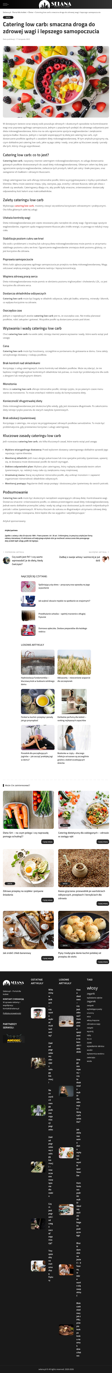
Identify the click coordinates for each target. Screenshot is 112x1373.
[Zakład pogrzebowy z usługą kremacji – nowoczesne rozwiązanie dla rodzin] (38, 1167)
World (89, 1039)
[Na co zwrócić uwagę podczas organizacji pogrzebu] (38, 1110)
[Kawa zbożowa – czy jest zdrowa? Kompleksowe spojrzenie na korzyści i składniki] (66, 1021)
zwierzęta (91, 1057)
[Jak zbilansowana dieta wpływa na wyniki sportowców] (66, 1152)
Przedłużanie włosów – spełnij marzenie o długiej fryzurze (61, 615)
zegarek (91, 1001)
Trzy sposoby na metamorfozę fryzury (50, 1265)
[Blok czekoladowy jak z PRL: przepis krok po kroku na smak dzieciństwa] (66, 1329)
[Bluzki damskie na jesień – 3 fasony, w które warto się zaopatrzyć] (66, 1269)
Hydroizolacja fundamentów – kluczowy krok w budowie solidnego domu (38, 681)
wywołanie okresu (95, 1046)
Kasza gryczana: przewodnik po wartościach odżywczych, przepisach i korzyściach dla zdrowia (81, 894)
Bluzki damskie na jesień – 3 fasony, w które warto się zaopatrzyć (78, 1269)
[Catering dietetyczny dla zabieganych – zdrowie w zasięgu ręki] (83, 810)
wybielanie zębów (94, 998)
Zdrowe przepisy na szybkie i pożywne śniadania (23, 893)
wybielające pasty (94, 1009)
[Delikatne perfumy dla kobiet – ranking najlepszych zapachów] (74, 701)
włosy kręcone (93, 1020)
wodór (90, 1050)
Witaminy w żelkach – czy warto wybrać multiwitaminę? (50, 1012)
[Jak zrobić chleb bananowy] (28, 930)
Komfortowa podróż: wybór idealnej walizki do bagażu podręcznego (78, 1209)
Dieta (8, 17)
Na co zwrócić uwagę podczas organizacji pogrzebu (50, 1109)
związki (90, 1028)
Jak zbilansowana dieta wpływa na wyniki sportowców (78, 1152)
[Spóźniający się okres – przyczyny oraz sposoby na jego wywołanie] (28, 586)
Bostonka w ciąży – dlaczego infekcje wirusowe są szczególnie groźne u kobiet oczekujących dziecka (73, 758)
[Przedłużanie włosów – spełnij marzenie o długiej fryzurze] (28, 615)
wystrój (90, 1031)
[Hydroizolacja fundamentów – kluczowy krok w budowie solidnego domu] (38, 662)
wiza (89, 1016)
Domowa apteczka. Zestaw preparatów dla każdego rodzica (62, 630)
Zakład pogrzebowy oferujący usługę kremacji (50, 1062)
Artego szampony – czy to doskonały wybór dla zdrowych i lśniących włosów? (78, 1091)
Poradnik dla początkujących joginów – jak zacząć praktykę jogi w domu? (37, 756)
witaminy (90, 1013)
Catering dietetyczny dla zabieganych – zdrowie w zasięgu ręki (83, 834)
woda (89, 1061)
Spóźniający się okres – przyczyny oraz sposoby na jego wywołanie (64, 586)
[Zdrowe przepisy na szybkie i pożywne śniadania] (28, 868)
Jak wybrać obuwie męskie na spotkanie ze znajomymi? (64, 600)
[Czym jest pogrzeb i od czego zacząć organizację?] (38, 1223)
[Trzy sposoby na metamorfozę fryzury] (38, 1266)
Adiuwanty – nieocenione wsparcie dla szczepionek (73, 679)
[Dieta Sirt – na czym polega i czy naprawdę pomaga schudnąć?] (28, 810)
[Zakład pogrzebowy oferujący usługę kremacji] (38, 1063)
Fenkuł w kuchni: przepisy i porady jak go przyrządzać (37, 718)
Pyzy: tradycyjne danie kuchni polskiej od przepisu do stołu (79, 955)
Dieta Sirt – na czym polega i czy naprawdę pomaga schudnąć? (26, 834)
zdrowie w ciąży (93, 1024)
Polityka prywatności (12, 1013)
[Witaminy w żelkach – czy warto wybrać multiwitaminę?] (38, 1012)
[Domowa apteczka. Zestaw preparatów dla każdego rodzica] (28, 630)
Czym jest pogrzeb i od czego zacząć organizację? (50, 1223)
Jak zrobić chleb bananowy (17, 953)
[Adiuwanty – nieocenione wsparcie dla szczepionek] (74, 662)
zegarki (91, 993)
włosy (92, 988)
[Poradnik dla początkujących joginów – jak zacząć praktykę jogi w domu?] (38, 737)
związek (90, 1005)
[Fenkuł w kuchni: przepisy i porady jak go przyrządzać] (38, 701)
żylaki (89, 1042)
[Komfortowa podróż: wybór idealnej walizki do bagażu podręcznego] (66, 1209)
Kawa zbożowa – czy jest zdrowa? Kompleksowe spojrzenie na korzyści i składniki (78, 1021)
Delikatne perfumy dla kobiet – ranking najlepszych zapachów (71, 718)
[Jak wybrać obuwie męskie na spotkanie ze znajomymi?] (28, 601)
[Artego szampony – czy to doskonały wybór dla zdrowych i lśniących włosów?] (66, 1091)
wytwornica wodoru (95, 1053)
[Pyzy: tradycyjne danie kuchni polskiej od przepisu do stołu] (83, 930)
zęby (89, 1035)
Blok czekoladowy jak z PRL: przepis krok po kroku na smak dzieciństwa (78, 1329)
